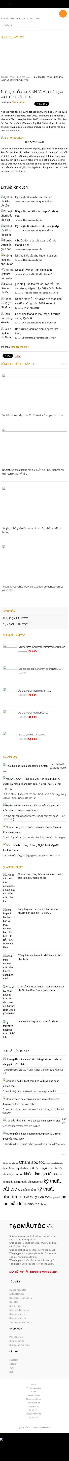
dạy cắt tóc (9, 1168)
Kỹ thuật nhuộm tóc (47, 323)
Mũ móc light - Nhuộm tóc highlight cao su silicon (41, 646)
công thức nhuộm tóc (54, 1163)
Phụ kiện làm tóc (15, 618)
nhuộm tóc (54, 1198)
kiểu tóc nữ (15, 1181)
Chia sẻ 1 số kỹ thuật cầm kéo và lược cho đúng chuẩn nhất (29, 1091)
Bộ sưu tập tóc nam (18, 1318)
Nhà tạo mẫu (23, 77)
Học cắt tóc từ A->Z (16, 1051)
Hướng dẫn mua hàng (19, 1345)
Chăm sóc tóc (32, 1162)
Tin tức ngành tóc (31, 308)
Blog (19, 13)
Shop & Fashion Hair (42, 1428)
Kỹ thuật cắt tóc (46, 201)
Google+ (13, 1364)
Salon (55, 293)
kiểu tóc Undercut (32, 1181)
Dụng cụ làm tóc (15, 624)
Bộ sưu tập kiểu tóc (10, 1163)
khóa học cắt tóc (13, 1174)
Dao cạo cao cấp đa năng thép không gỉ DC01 (51, 54)
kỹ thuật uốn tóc (46, 274)
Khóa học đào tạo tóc (19, 1310)
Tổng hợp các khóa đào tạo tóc (37, 293)
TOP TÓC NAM (7, 19)
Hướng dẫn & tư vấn (32, 220)
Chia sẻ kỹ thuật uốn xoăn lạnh (33, 269)
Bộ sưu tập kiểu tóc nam (45, 338)
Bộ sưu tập (28, 338)
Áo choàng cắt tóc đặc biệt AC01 (34, 712)
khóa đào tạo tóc (38, 1174)
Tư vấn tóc (33, 1410)
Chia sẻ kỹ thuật (30, 201)
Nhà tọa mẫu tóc (20, 346)
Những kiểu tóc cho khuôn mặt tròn (36, 255)
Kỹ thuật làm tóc (16, 1294)
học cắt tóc (31, 1168)
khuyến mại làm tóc (51, 1168)
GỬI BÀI (30, 19)
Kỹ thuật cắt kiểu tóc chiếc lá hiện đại (37, 226)
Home (33, 1384)
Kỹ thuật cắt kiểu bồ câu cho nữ (33, 197)
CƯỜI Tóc (33, 1417)
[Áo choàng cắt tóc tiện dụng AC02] (18, 46)
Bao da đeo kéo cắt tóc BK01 (32, 734)
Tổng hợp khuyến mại (19, 1322)
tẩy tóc (43, 1204)
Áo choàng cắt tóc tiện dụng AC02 (16, 54)
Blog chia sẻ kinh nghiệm (20, 1298)
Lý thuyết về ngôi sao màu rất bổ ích (38, 1021)
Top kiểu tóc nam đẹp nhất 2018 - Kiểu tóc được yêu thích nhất (32, 415)
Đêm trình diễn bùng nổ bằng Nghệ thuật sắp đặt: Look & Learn (31, 855)
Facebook (13, 1360)
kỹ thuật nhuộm (27, 1189)
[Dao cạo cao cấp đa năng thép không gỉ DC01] (51, 46)
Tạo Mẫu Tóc (7, 77)
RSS (11, 1372)
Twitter (12, 1368)
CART (37, 19)
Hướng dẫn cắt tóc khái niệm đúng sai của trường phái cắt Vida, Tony (34, 1144)
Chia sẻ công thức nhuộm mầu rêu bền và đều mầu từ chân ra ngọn (34, 837)
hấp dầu (20, 1168)
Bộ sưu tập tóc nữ (17, 1314)
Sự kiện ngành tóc (17, 1290)
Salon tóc (32, 1204)
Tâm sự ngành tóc (33, 1414)
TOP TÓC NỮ (20, 19)
